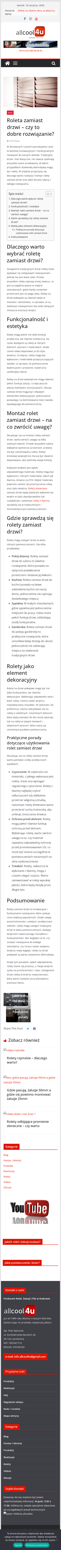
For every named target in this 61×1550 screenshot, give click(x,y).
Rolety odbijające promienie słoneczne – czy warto (28, 1123)
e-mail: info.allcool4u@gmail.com (25, 1356)
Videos (7, 1182)
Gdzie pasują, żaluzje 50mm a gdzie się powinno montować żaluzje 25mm (29, 1094)
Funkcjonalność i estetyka (25, 206)
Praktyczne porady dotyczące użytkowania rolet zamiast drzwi (31, 231)
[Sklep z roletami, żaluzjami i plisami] (7, 63)
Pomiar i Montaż (12, 1160)
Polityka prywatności (37, 1545)
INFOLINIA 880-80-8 (28, 50)
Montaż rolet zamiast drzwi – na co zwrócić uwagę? (30, 212)
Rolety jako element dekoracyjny (28, 225)
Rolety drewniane (37, 488)
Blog (10, 113)
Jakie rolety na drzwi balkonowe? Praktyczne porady (18, 1006)
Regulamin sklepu (13, 1402)
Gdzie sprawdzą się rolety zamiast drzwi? (29, 220)
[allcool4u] (20, 1306)
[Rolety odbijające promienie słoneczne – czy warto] (20, 1114)
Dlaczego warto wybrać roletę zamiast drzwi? (27, 200)
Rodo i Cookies (12, 1408)
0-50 (40, 50)
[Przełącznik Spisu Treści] (47, 194)
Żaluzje (7, 1187)
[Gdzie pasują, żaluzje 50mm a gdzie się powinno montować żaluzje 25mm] (31, 1077)
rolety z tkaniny (41, 500)
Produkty (8, 1165)
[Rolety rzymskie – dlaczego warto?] (14, 1050)
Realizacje (9, 1171)
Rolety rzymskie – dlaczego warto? (27, 1060)
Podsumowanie (19, 236)
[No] (57, 1539)
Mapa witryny (11, 1415)
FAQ (6, 1395)
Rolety (7, 1176)
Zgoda (18, 1545)
